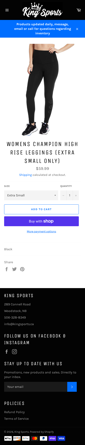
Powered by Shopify (42, 431)
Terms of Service (16, 419)
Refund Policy (14, 412)
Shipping (25, 175)
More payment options (41, 231)
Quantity (66, 186)
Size (7, 186)
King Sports (21, 431)
